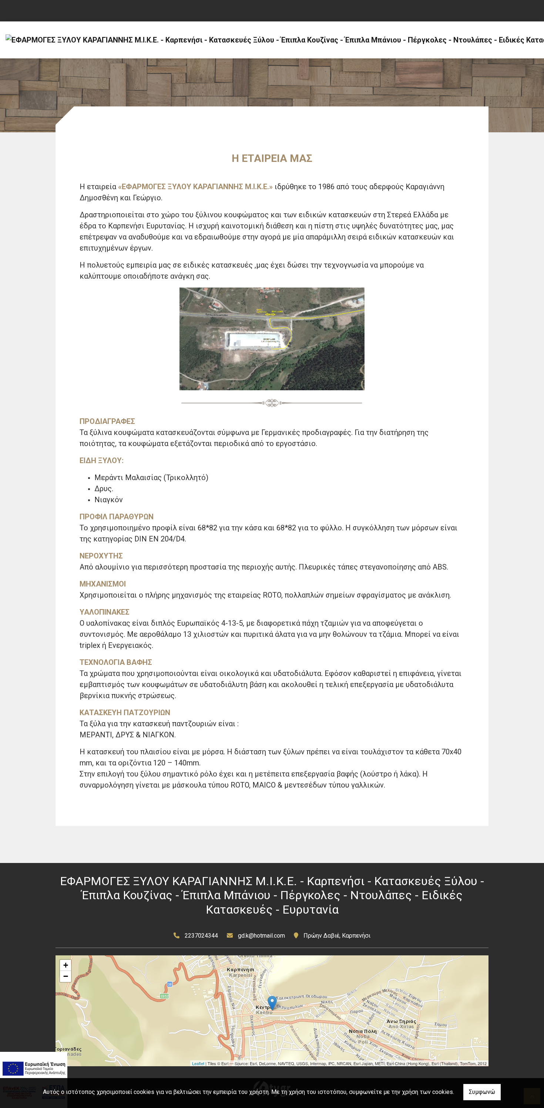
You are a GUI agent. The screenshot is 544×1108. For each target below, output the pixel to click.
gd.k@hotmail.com (261, 935)
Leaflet (198, 1063)
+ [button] (65, 965)
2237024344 (201, 935)
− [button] (65, 976)
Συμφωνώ (482, 1091)
